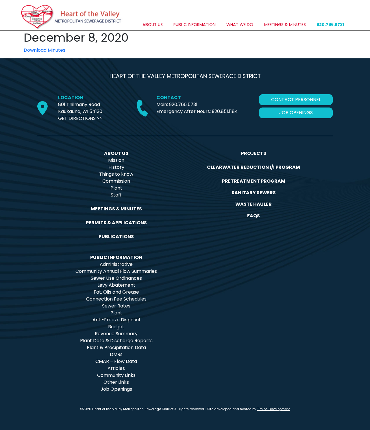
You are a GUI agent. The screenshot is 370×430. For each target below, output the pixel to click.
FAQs (253, 215)
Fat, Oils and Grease (116, 292)
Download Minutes (44, 50)
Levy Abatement (116, 285)
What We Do (239, 24)
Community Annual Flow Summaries (116, 271)
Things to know (116, 174)
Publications (116, 236)
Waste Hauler (253, 204)
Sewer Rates (116, 306)
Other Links (116, 382)
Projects (253, 153)
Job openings (296, 112)
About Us (153, 24)
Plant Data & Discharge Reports (116, 340)
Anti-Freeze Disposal (116, 319)
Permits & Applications (116, 222)
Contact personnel (296, 99)
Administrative (116, 264)
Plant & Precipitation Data (116, 347)
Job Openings (116, 389)
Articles (116, 368)
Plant (116, 188)
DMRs (116, 354)
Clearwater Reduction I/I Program (253, 167)
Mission (116, 160)
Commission (116, 181)
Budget (116, 326)
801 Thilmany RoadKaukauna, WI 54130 (80, 108)
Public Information (194, 24)
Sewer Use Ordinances (116, 278)
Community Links (116, 375)
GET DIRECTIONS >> (80, 118)
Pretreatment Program (253, 181)
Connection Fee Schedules (116, 299)
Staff (116, 195)
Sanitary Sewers (254, 192)
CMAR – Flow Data (116, 361)
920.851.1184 (225, 111)
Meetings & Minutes (285, 24)
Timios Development (273, 409)
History (116, 167)
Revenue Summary (116, 333)
